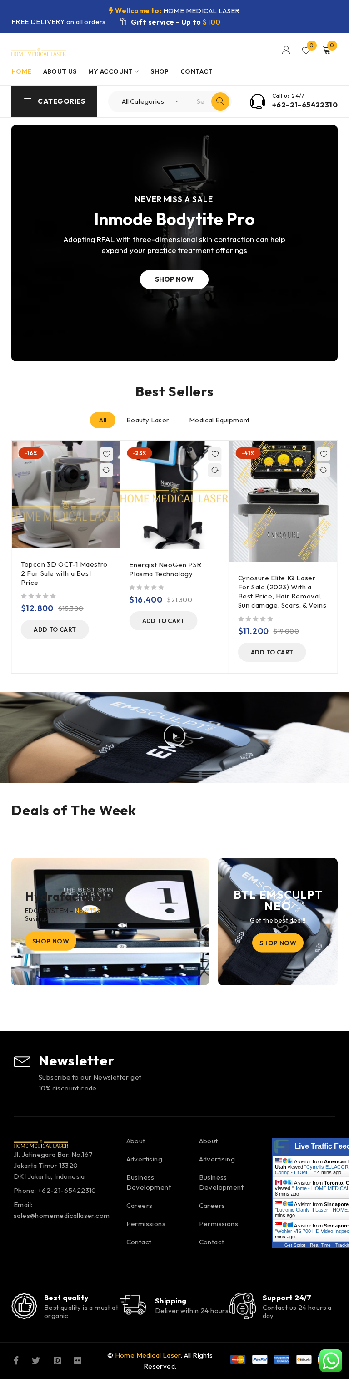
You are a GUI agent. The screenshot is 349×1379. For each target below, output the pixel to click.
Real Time (320, 1244)
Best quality (66, 1297)
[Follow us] (36, 1359)
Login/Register (286, 50)
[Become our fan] (16, 1359)
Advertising (144, 1159)
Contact (139, 1241)
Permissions (145, 1223)
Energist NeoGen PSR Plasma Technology (58, 569)
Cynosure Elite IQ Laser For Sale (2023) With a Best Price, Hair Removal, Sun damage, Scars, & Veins (174, 591)
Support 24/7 (287, 1297)
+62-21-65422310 (305, 104)
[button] (56, 620)
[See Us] (57, 1359)
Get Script (294, 1244)
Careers (139, 1205)
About (135, 1140)
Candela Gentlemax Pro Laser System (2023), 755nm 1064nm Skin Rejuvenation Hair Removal (283, 578)
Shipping (171, 1300)
